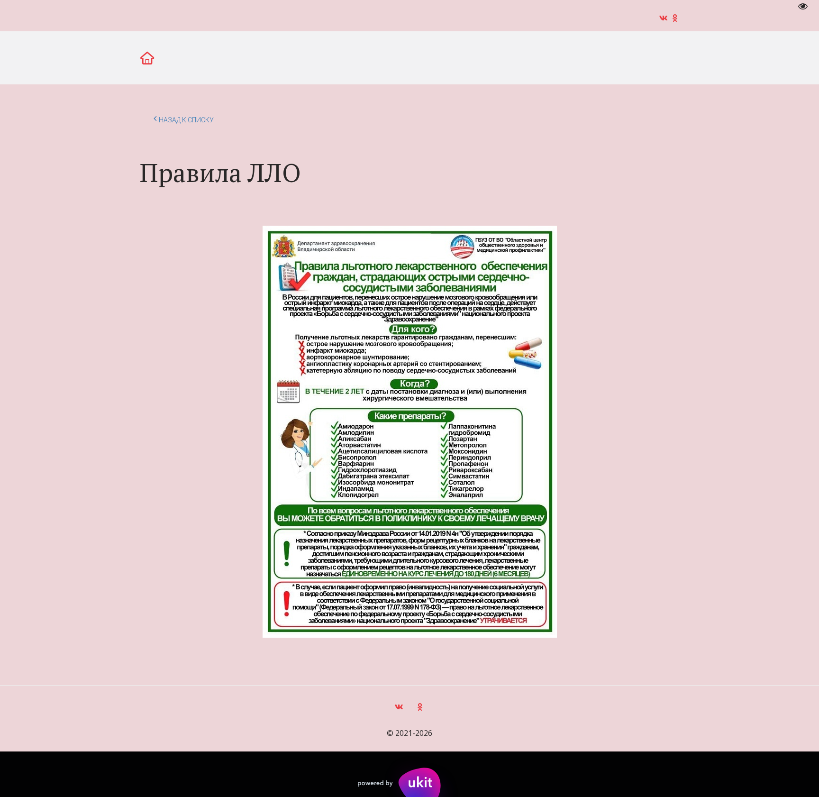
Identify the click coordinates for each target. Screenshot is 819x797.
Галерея (122, 57)
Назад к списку (186, 120)
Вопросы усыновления (370, 57)
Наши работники (468, 57)
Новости (68, 57)
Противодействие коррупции (579, 57)
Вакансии (179, 57)
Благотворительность (262, 57)
